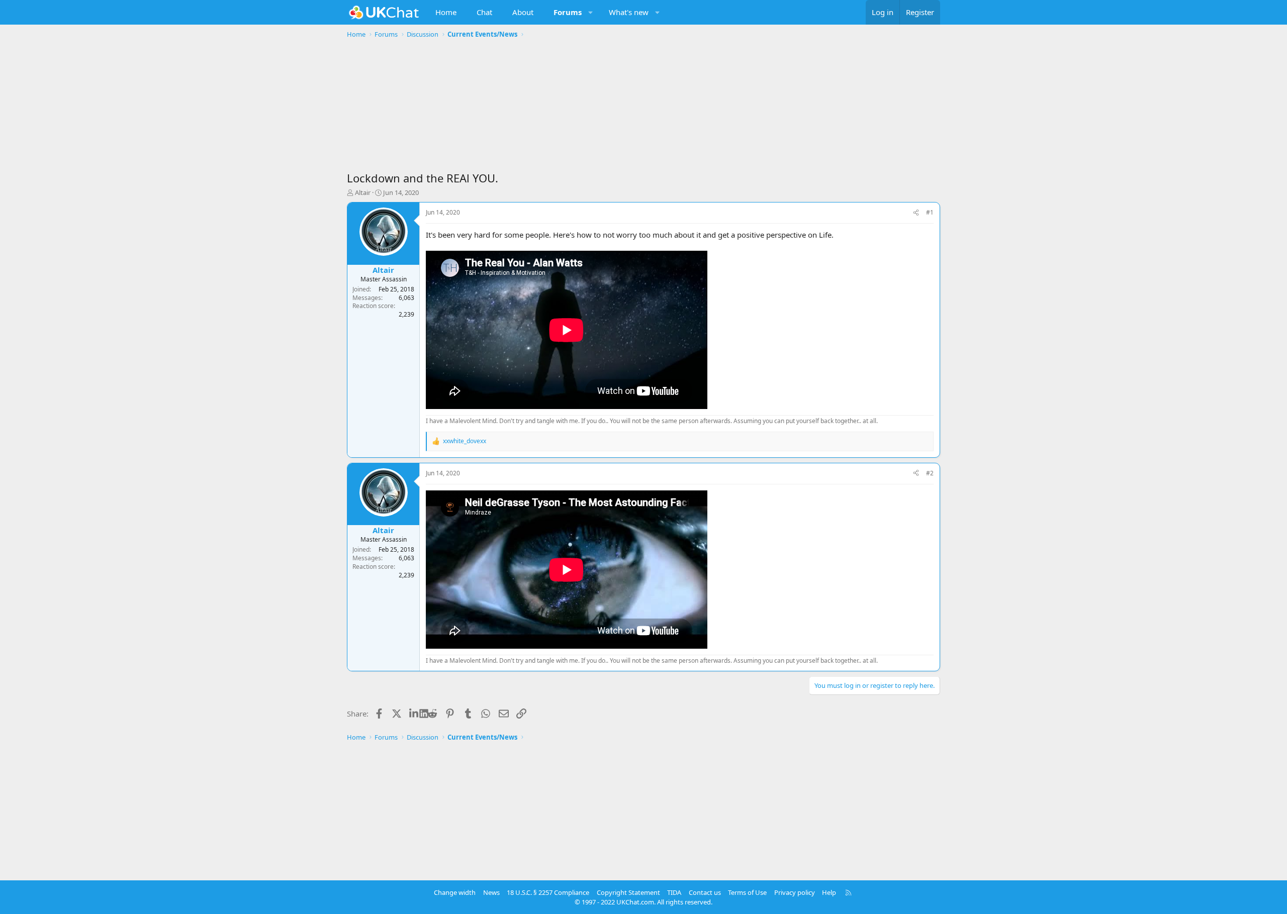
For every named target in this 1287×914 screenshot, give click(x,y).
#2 (930, 473)
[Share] (916, 213)
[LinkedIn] (414, 713)
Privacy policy (794, 892)
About (522, 12)
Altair (363, 192)
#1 (930, 212)
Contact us (705, 892)
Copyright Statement (628, 892)
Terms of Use (747, 892)
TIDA (674, 892)
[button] (591, 12)
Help (829, 892)
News (491, 892)
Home (445, 12)
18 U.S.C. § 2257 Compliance (548, 892)
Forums (568, 12)
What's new (629, 12)
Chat (484, 12)
